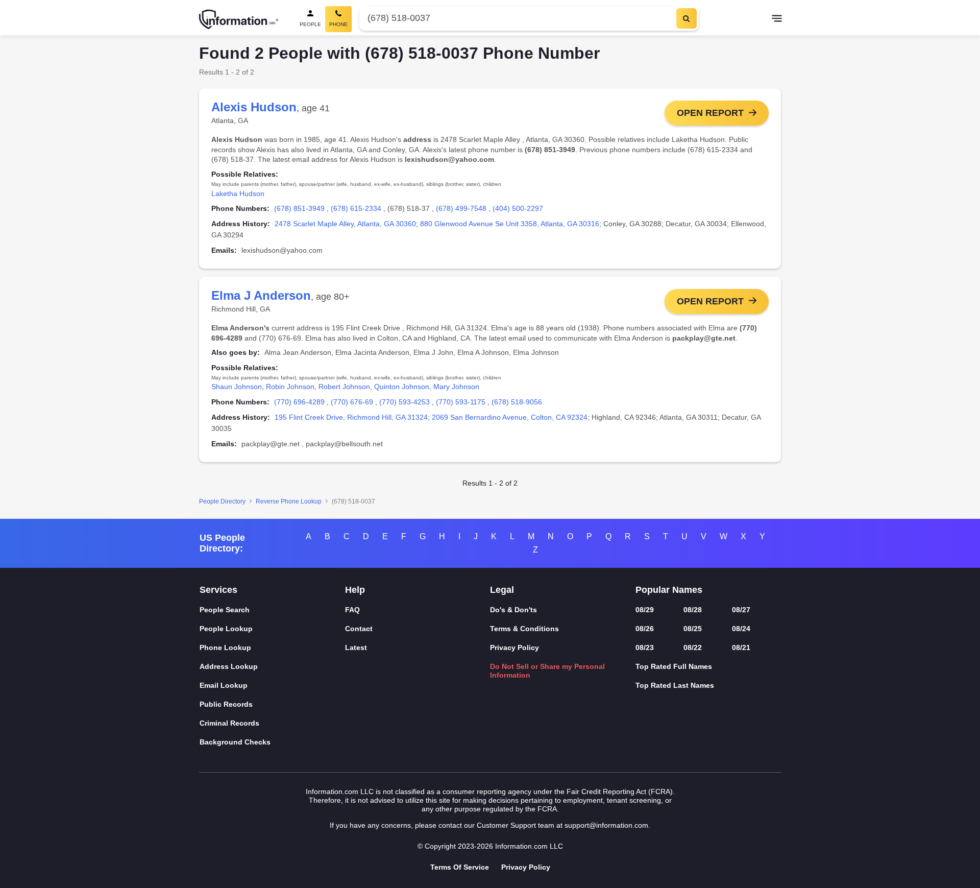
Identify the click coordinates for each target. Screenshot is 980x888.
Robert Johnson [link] (344, 386)
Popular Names (668, 590)
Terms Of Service (459, 867)
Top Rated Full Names (673, 666)
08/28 (692, 610)
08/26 (644, 629)
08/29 (644, 610)
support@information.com (606, 825)
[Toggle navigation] (777, 19)
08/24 (741, 629)
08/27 (741, 610)
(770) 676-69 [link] (352, 402)
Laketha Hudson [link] (237, 193)
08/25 (692, 629)
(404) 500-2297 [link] (518, 208)
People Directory (222, 501)
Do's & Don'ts (513, 610)
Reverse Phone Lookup (289, 501)
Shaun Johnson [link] (236, 386)
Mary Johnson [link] (456, 386)
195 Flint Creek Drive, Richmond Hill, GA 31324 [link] (351, 417)
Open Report (710, 113)
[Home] (239, 19)
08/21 (741, 647)
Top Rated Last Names (674, 685)
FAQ (352, 610)
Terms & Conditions (524, 629)
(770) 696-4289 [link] (299, 402)
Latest (356, 647)
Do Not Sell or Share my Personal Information (547, 670)
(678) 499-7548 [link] (461, 208)
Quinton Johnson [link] (401, 386)
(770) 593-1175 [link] (460, 402)
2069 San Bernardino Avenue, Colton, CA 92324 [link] (509, 417)
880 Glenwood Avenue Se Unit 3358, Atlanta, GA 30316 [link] (509, 224)
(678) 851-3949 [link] (299, 208)
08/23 (644, 647)
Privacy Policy (514, 647)
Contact (359, 629)
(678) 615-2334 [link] (356, 208)
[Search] (686, 18)
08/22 (692, 647)
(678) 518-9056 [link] (517, 402)
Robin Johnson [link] (290, 386)
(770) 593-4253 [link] (404, 402)
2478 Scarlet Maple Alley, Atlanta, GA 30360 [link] (345, 224)
